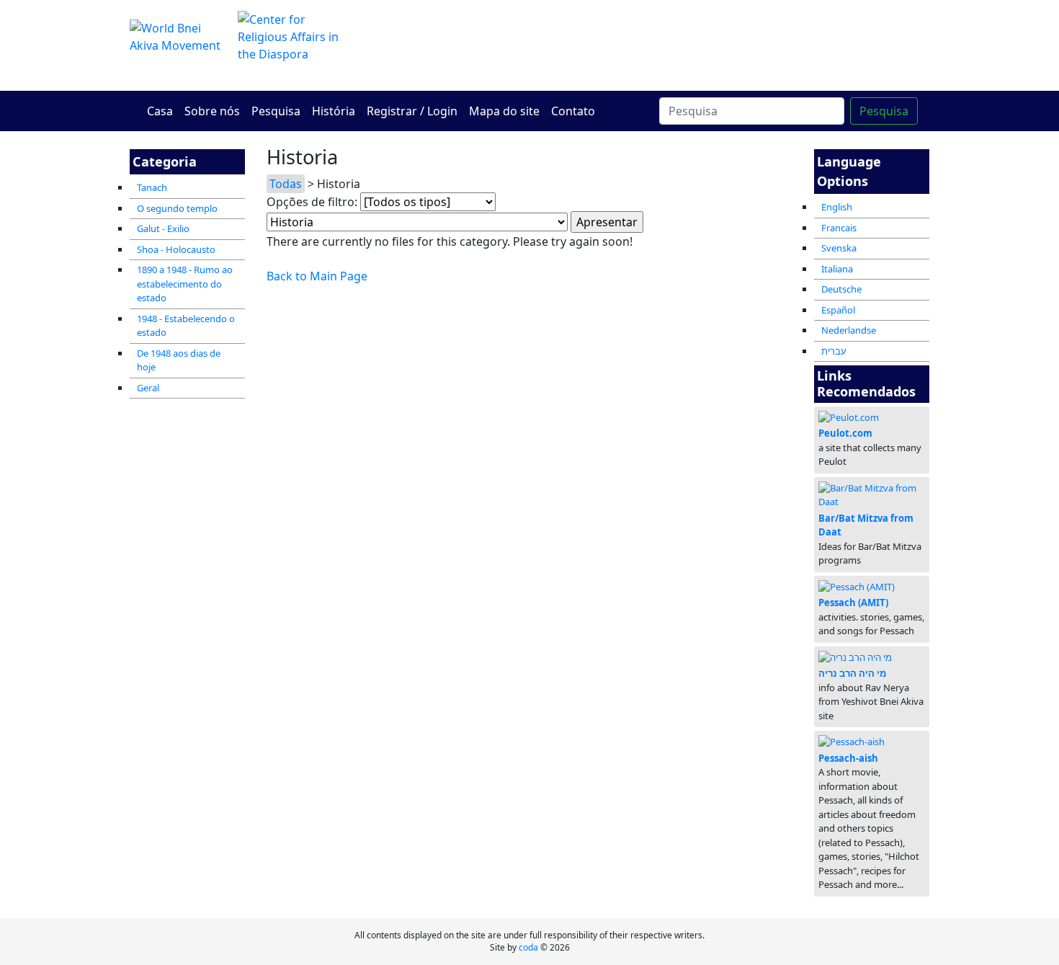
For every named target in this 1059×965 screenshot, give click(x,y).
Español (838, 309)
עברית (833, 350)
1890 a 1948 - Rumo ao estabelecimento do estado (185, 283)
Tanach (152, 187)
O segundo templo (177, 208)
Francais (839, 227)
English (836, 206)
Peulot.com (845, 433)
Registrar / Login (412, 111)
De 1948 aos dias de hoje (178, 360)
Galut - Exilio (163, 228)
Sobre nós (212, 111)
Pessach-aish (848, 758)
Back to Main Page (317, 276)
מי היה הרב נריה (852, 673)
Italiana (837, 268)
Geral (148, 387)
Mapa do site (504, 111)
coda (528, 947)
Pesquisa (275, 111)
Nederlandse (848, 330)
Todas (285, 184)
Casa (160, 111)
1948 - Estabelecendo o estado (186, 325)
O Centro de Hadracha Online (666, 45)
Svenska (839, 247)
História (333, 111)
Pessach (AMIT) (853, 602)
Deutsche (841, 289)
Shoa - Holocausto (176, 249)
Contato (573, 111)
